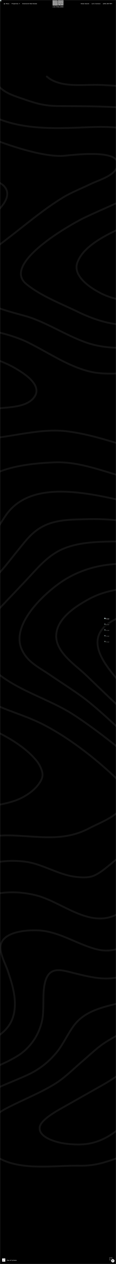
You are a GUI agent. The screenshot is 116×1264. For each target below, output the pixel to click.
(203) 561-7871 (107, 3)
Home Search (85, 3)
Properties (15, 3)
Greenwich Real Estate (29, 3)
